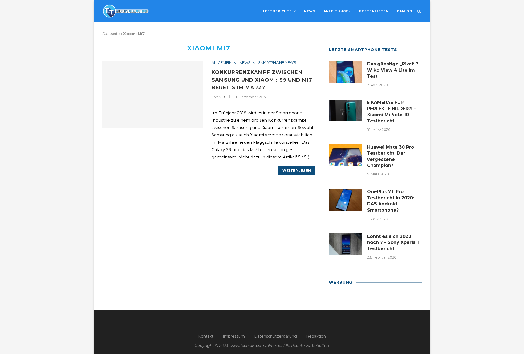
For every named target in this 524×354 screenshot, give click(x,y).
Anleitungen (337, 11)
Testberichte (277, 11)
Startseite (111, 33)
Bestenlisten (374, 11)
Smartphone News (277, 63)
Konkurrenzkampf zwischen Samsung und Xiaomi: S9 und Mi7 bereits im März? (262, 80)
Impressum (234, 336)
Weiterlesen (296, 171)
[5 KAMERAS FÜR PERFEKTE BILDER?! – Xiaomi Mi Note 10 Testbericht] (345, 110)
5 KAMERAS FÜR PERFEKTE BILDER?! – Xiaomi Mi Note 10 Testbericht (391, 111)
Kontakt (205, 336)
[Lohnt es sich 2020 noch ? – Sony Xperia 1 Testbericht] (345, 244)
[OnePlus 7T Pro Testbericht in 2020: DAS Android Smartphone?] (345, 200)
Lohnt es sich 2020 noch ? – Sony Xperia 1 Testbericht (393, 242)
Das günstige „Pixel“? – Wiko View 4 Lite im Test (394, 70)
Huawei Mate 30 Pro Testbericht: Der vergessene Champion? (390, 156)
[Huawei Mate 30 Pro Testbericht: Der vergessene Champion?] (345, 155)
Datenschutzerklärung (275, 336)
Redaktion (316, 336)
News (309, 11)
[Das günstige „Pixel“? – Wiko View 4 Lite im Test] (345, 72)
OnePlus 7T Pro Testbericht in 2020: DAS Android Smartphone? (390, 200)
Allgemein (222, 63)
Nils (222, 97)
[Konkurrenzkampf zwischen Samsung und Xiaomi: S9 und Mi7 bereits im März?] (152, 94)
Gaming (404, 11)
